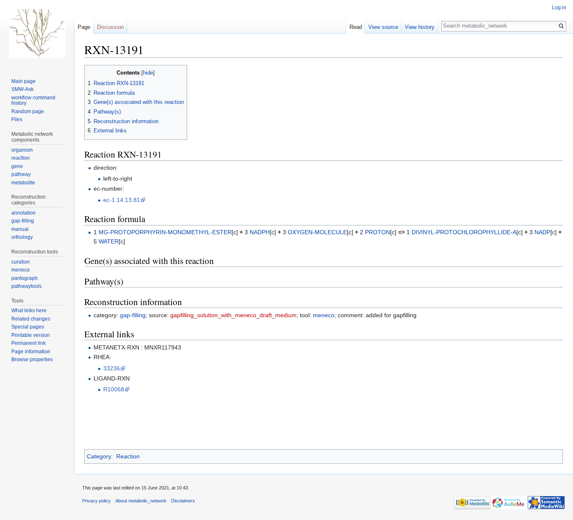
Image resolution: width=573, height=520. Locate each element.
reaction (20, 158)
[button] (92, 72)
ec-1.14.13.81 (121, 200)
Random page (27, 111)
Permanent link (28, 343)
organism (22, 150)
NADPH (260, 232)
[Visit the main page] (36, 33)
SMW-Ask (22, 89)
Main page (23, 81)
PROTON (377, 232)
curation (20, 262)
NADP (542, 232)
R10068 (113, 389)
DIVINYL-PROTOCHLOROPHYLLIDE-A (464, 232)
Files (16, 119)
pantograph (24, 278)
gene (17, 166)
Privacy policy (96, 500)
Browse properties (32, 359)
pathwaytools (26, 286)
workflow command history (33, 100)
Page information (30, 351)
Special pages (27, 327)
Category (99, 456)
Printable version (30, 335)
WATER (109, 241)
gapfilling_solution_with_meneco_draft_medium (233, 315)
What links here (29, 310)
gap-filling (133, 315)
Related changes (30, 319)
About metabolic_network (141, 500)
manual (20, 229)
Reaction (128, 456)
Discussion (110, 27)
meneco (323, 315)
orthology (22, 237)
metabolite (23, 183)
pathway (21, 174)
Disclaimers (183, 500)
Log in (559, 7)
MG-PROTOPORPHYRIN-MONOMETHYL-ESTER (165, 232)
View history (420, 27)
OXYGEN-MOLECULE (317, 232)
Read (355, 27)
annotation (23, 213)
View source (383, 27)
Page (84, 27)
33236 (111, 368)
